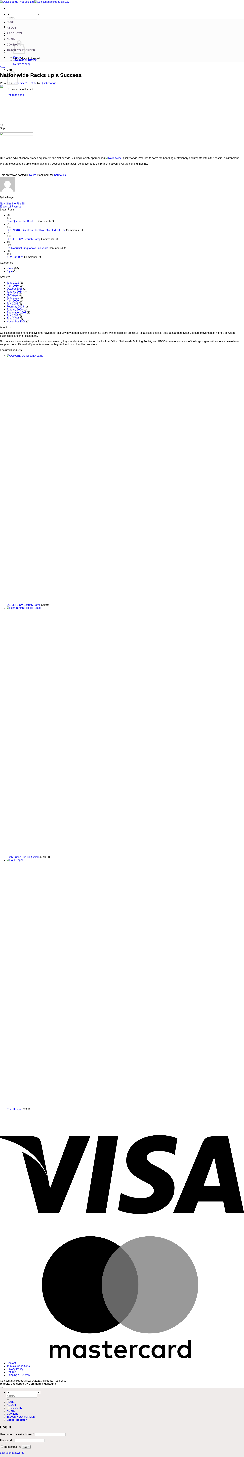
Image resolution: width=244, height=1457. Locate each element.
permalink (60, 175)
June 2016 (13, 282)
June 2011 (13, 297)
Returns (11, 1372)
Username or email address (17, 1434)
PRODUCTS (14, 33)
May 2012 (12, 294)
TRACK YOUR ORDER (21, 1416)
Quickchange (48, 83)
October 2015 (15, 288)
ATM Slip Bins (15, 257)
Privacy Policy (15, 1369)
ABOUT (11, 27)
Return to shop (22, 64)
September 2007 (16, 312)
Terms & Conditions (18, 1366)
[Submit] (8, 1399)
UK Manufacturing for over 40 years (27, 248)
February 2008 (15, 306)
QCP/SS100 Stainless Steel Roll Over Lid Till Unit (36, 230)
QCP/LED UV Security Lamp (24, 239)
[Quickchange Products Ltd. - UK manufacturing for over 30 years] (34, 1)
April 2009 (13, 300)
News (2, 67)
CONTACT (13, 1413)
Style (10, 271)
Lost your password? (12, 1452)
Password (6, 1440)
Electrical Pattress (10, 206)
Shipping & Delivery (18, 1375)
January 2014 (15, 291)
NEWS (11, 39)
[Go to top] (1, 1387)
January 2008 (15, 309)
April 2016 (13, 285)
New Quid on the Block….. (22, 221)
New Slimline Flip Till (12, 203)
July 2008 (12, 303)
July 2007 (12, 315)
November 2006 (16, 321)
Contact (11, 1363)
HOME (11, 22)
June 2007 (13, 318)
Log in (26, 1447)
